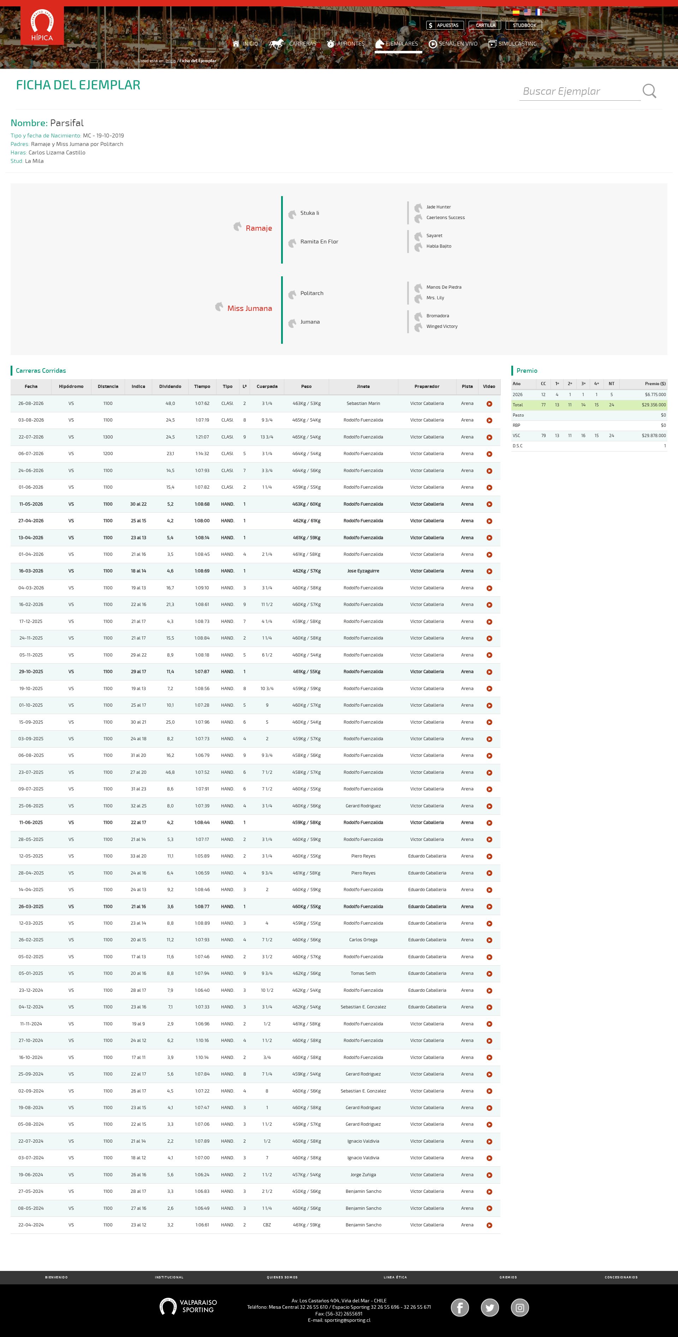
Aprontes (351, 43)
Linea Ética (396, 1277)
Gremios (508, 1277)
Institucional (169, 1277)
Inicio (250, 43)
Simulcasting (518, 43)
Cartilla (485, 25)
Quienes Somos (282, 1277)
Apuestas (447, 25)
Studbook (524, 25)
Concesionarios (621, 1277)
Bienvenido (56, 1277)
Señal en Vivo (458, 43)
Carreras (302, 43)
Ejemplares (402, 43)
